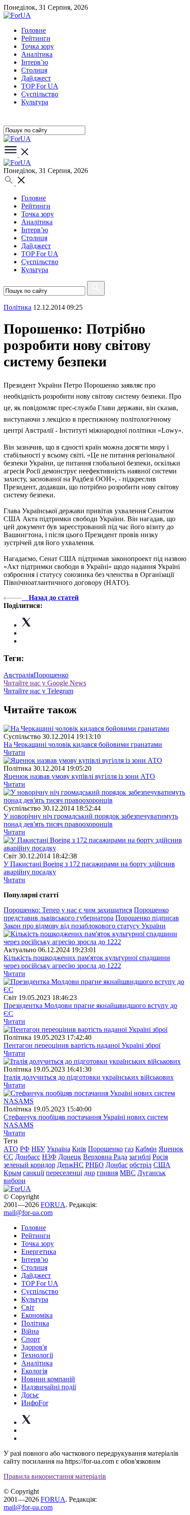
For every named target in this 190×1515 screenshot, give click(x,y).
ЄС (8, 1157)
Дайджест (36, 78)
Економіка (37, 1315)
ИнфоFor (34, 1403)
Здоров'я (34, 1347)
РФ (25, 1149)
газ (129, 1149)
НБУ (38, 1149)
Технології (37, 1355)
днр (89, 1173)
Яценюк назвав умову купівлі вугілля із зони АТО (79, 776)
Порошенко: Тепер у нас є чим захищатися (68, 910)
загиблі (140, 1157)
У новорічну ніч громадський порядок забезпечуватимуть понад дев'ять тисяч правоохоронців (91, 820)
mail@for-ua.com (28, 1212)
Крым (12, 1173)
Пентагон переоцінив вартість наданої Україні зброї (82, 1045)
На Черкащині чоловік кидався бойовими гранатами (83, 744)
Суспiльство (39, 94)
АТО (11, 1149)
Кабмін (146, 1149)
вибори (15, 1180)
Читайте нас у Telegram (38, 691)
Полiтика (17, 307)
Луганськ (151, 1173)
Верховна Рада (105, 1157)
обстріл (140, 1165)
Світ (27, 1307)
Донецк (69, 1157)
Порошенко (51, 675)
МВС (128, 1173)
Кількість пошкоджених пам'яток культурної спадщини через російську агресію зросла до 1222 (87, 961)
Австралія (19, 675)
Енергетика (38, 1251)
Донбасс (27, 1157)
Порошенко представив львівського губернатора (86, 914)
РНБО (94, 1165)
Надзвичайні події (48, 1387)
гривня (107, 1173)
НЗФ (49, 1157)
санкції (33, 1173)
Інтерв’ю (34, 62)
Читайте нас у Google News (45, 683)
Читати (14, 752)
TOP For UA (39, 86)
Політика (35, 1323)
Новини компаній (48, 1379)
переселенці (64, 1173)
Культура (34, 102)
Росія (160, 1157)
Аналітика (37, 54)
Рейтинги (35, 38)
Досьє (30, 1395)
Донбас (117, 1165)
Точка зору (37, 46)
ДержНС (70, 1165)
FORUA (53, 1204)
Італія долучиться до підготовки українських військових (89, 1077)
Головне (33, 30)
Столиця (34, 70)
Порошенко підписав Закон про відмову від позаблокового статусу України (91, 922)
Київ (79, 1149)
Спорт (30, 1339)
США (162, 1165)
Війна (30, 1331)
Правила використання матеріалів (55, 1476)
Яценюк (171, 1149)
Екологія (34, 1371)
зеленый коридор (29, 1165)
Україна (58, 1149)
